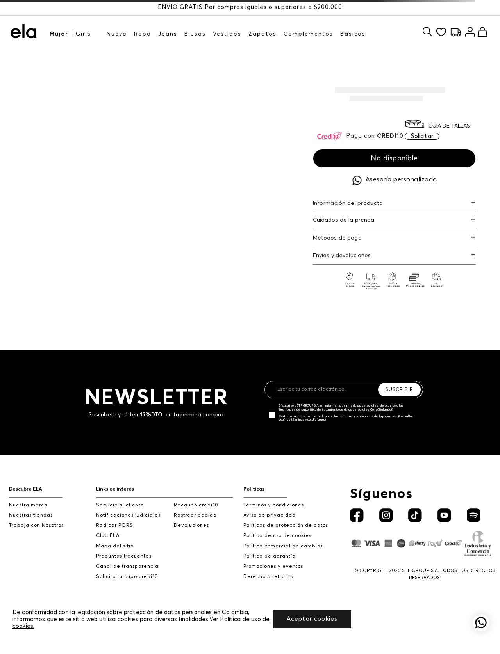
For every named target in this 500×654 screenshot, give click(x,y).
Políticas (253, 489)
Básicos (353, 34)
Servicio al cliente (120, 505)
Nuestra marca (28, 505)
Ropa (142, 34)
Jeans (167, 34)
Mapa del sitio (115, 546)
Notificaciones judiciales (128, 515)
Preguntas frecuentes (124, 556)
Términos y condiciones (273, 505)
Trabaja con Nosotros (36, 525)
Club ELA (108, 535)
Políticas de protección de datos (285, 525)
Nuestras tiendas (31, 515)
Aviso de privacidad (269, 515)
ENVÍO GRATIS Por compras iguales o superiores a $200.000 (250, 7)
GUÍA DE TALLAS (449, 126)
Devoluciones (191, 525)
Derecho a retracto (268, 576)
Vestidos (227, 34)
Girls (83, 34)
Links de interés (115, 489)
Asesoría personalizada (401, 179)
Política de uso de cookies (277, 535)
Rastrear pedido (195, 515)
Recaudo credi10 (196, 505)
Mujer (59, 34)
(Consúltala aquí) (381, 409)
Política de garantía (269, 556)
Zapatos (262, 34)
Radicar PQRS (114, 525)
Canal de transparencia (127, 566)
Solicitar (422, 136)
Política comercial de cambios (283, 546)
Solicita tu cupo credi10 (127, 576)
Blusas (195, 34)
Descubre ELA (25, 489)
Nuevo (117, 34)
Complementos (308, 34)
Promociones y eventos (273, 566)
